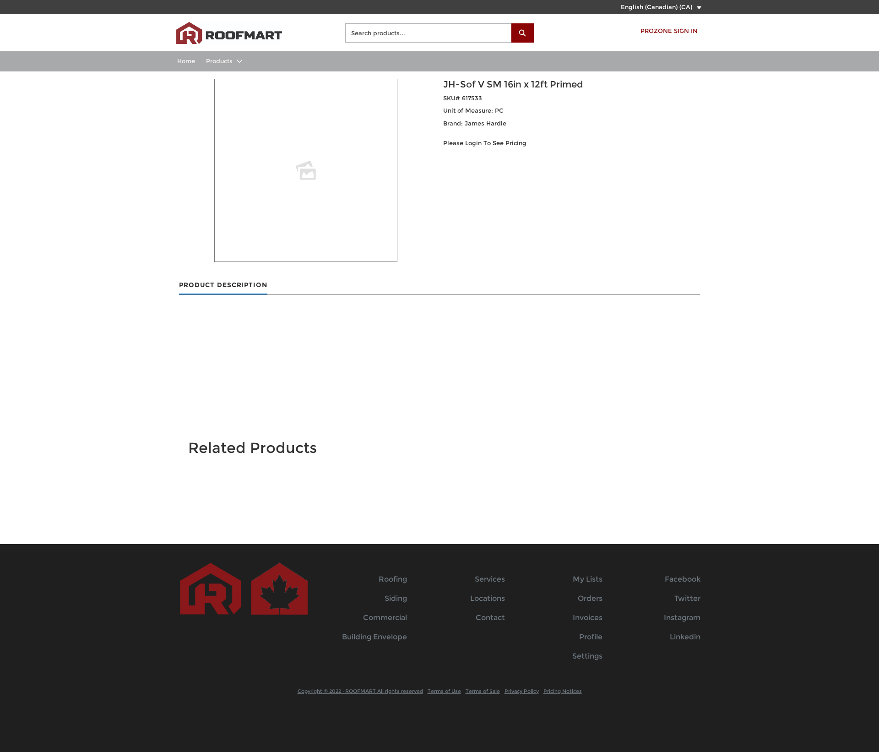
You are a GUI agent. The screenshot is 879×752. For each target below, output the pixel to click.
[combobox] (425, 33)
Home (186, 61)
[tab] (223, 285)
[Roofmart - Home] (229, 32)
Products (219, 61)
